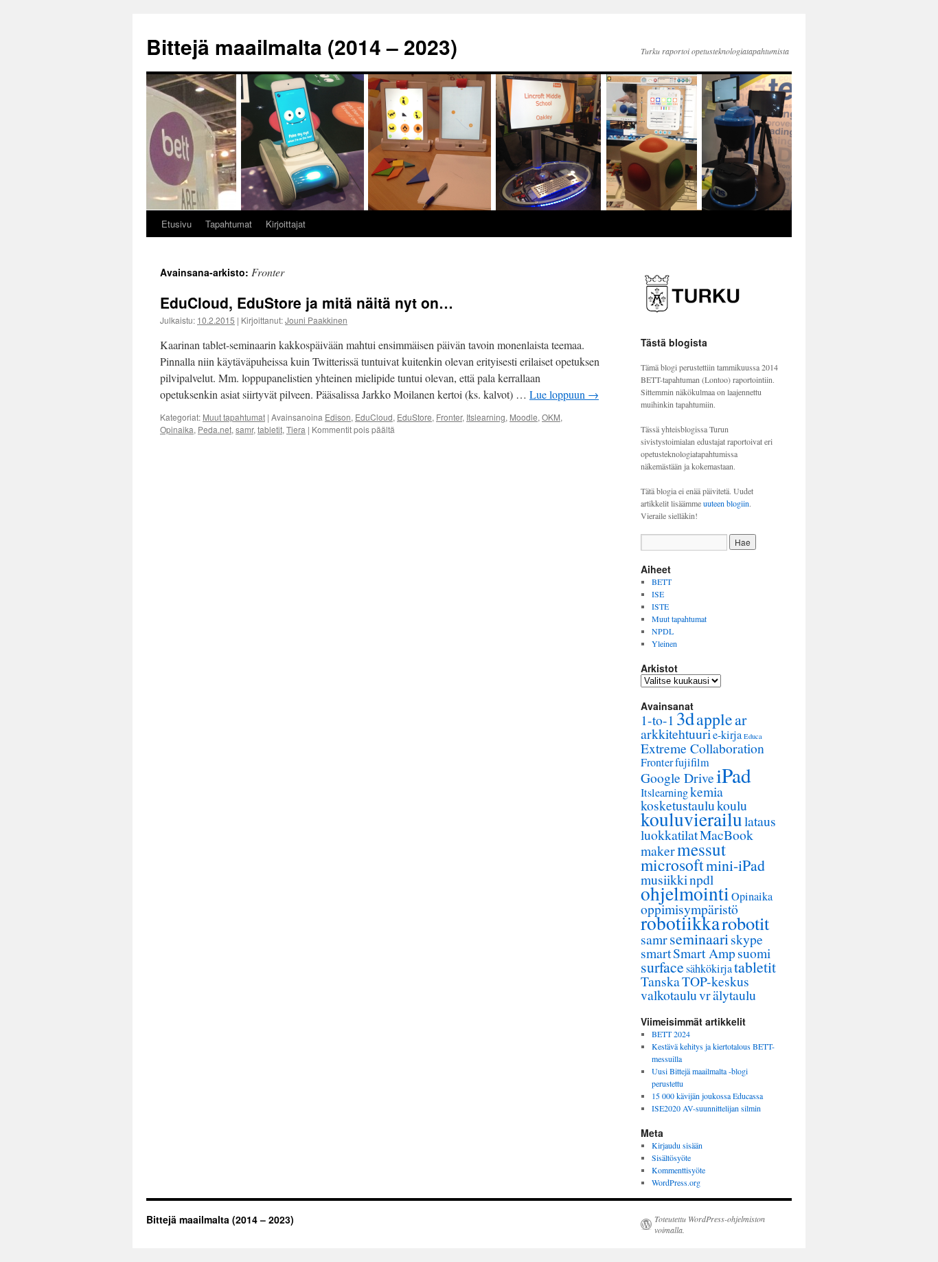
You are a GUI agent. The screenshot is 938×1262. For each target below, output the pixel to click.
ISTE (660, 606)
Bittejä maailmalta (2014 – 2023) (301, 46)
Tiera (296, 429)
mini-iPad (735, 865)
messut (701, 849)
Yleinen (664, 643)
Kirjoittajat (286, 223)
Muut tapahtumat (234, 417)
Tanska (660, 981)
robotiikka (680, 923)
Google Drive (677, 777)
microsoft (672, 865)
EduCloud (374, 417)
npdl (701, 879)
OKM (551, 417)
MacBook (726, 835)
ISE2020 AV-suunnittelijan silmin (706, 1108)
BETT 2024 (671, 1033)
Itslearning (485, 417)
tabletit (270, 429)
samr (244, 429)
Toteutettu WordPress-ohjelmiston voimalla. (709, 1224)
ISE (658, 593)
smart (656, 953)
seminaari (699, 939)
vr (705, 995)
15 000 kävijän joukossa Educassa (707, 1095)
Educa (753, 736)
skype (747, 939)
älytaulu (734, 995)
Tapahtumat (228, 223)
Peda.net (214, 429)
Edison (338, 417)
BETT (662, 581)
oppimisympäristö (689, 909)
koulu (732, 805)
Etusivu (176, 223)
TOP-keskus (715, 981)
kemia (706, 791)
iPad (733, 775)
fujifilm (692, 762)
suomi (753, 953)
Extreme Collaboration (702, 748)
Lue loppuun (564, 394)
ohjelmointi (685, 893)
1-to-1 (657, 720)
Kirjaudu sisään (677, 1145)
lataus (760, 821)
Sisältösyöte (671, 1157)
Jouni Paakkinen (316, 320)
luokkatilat (669, 835)
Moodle (524, 417)
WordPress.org (676, 1182)
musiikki (664, 879)
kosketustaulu (678, 805)
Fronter (449, 417)
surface (662, 967)
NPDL (663, 631)
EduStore (414, 417)
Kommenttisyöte (678, 1169)
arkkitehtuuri (676, 733)
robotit (745, 923)
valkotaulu (669, 995)
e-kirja (727, 734)
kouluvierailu (691, 819)
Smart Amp (704, 953)
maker (658, 850)
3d (685, 718)
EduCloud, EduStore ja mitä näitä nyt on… (306, 302)
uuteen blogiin (726, 503)
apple (714, 719)
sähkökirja (709, 968)
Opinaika (177, 429)
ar (740, 719)
